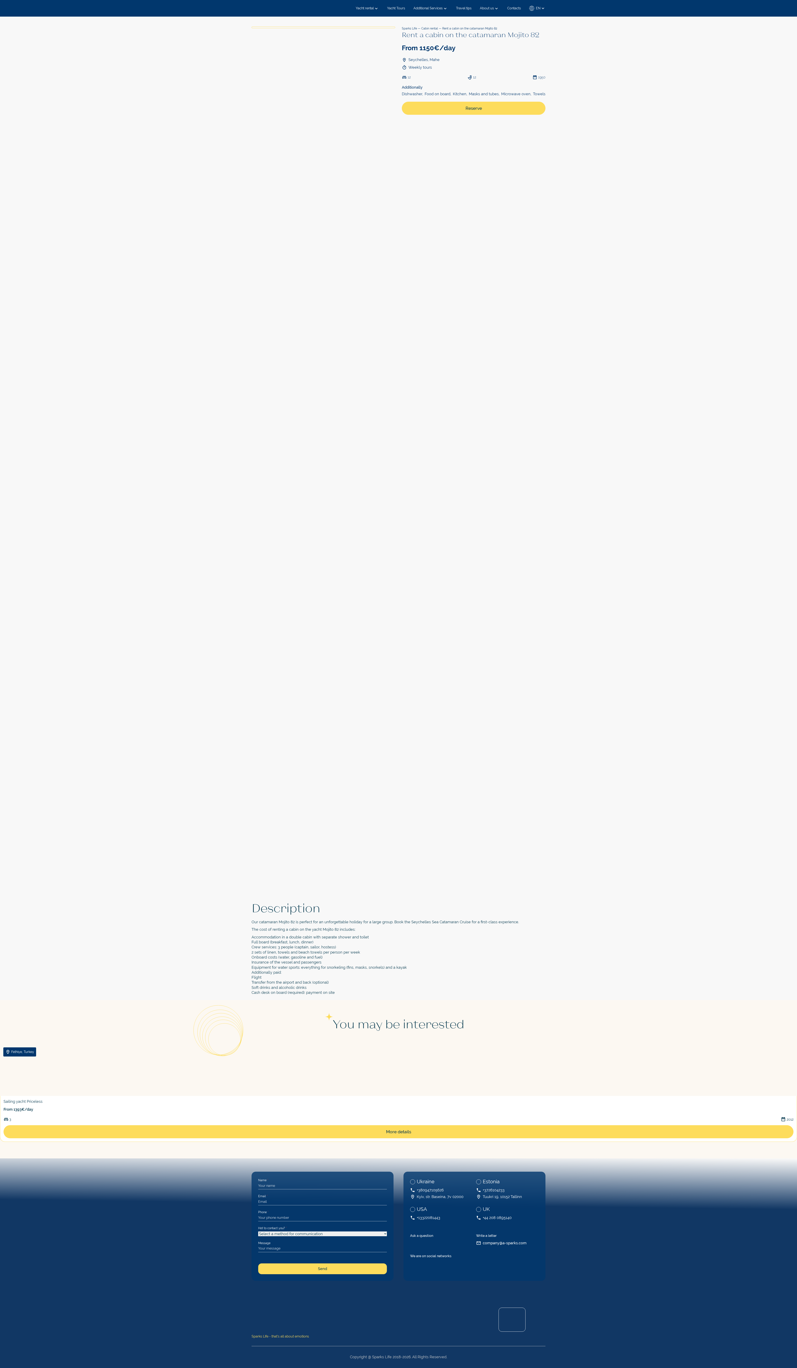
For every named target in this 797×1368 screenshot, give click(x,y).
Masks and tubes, (484, 94)
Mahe (435, 59)
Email (263, 1196)
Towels (539, 94)
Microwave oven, (516, 94)
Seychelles (418, 59)
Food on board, (438, 94)
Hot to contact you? (272, 1228)
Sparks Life (409, 28)
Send (322, 1269)
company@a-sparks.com (505, 1243)
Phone (263, 1212)
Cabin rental (429, 28)
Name (263, 1180)
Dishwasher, (412, 94)
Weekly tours (420, 67)
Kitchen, (460, 94)
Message (264, 1243)
